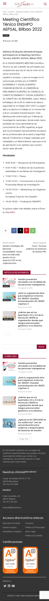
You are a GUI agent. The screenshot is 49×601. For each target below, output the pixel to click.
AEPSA (24, 58)
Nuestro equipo (9, 527)
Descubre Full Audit (11, 523)
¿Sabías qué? (8, 319)
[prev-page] (4, 334)
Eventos (12, 12)
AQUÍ (12, 212)
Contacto (29, 523)
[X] (20, 230)
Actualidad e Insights (12, 531)
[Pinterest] (26, 230)
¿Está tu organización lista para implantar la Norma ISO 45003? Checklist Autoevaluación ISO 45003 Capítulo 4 (31, 298)
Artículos (7, 300)
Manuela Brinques (33, 51)
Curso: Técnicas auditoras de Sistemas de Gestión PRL (36, 249)
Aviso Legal (30, 531)
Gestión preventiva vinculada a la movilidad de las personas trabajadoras (32, 282)
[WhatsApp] (33, 230)
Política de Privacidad (35, 527)
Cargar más (23, 439)
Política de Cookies (33, 535)
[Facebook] (14, 230)
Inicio (5, 12)
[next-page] (8, 334)
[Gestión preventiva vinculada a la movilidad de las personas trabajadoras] (9, 282)
